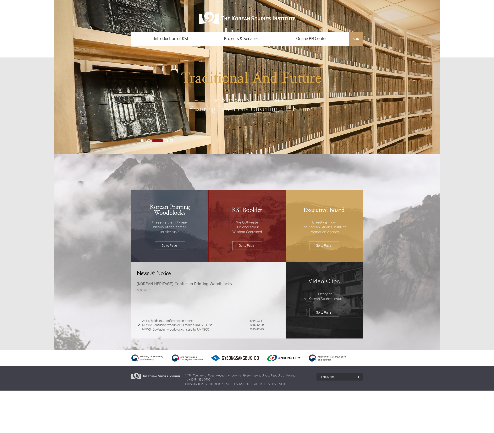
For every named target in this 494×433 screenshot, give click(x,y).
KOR (356, 39)
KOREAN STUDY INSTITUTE (247, 18)
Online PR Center (311, 38)
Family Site (327, 376)
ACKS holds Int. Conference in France (168, 320)
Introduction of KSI (171, 38)
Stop (142, 140)
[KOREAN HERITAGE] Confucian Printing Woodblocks (184, 284)
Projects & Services (241, 38)
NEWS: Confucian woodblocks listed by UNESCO (175, 329)
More (276, 273)
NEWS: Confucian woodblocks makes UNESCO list (177, 325)
